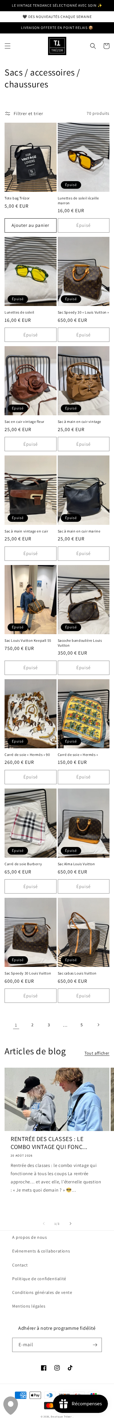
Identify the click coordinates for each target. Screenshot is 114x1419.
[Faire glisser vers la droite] (70, 1223)
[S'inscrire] (95, 1345)
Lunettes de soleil (19, 312)
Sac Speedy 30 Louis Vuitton (28, 973)
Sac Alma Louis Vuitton (76, 864)
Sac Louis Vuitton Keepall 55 (28, 640)
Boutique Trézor (61, 1416)
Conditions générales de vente (42, 1292)
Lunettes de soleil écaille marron (78, 200)
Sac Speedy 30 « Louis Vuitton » (83, 312)
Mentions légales (29, 1306)
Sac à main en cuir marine (79, 531)
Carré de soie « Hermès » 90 (27, 754)
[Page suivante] (98, 1024)
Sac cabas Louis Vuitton (77, 973)
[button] (7, 46)
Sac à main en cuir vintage (80, 421)
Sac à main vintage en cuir (26, 531)
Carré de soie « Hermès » (78, 754)
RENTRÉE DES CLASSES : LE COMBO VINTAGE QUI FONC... (49, 1143)
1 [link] (16, 1025)
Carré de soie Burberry (23, 864)
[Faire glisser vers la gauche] (43, 1223)
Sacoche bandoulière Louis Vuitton (80, 643)
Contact (20, 1265)
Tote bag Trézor (17, 198)
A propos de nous (29, 1237)
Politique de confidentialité (39, 1278)
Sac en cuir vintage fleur (24, 421)
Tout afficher (97, 1053)
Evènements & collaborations (41, 1251)
